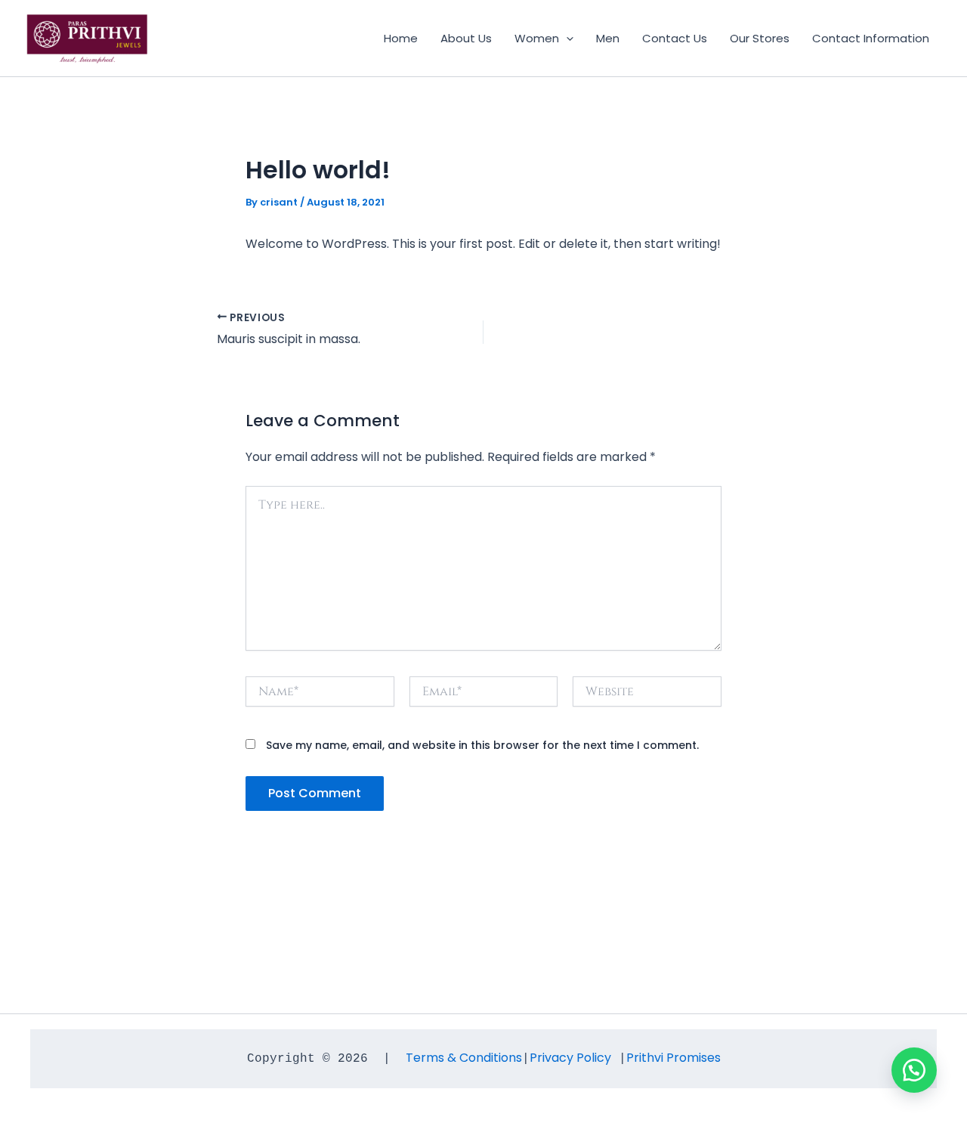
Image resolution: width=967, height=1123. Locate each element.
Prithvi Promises (673, 1057)
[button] (566, 38)
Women (536, 38)
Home (401, 38)
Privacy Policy (570, 1057)
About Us (466, 38)
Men (607, 38)
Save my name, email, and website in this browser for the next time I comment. (482, 745)
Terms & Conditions (464, 1057)
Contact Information (870, 38)
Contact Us (674, 38)
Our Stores (759, 38)
